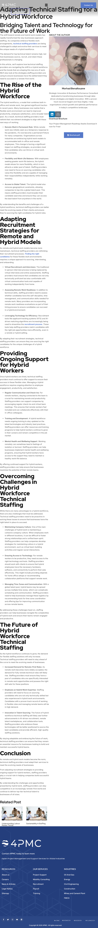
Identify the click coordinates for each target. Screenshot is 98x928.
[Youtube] (17, 919)
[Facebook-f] (3, 919)
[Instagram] (12, 919)
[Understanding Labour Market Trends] (12, 813)
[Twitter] (8, 919)
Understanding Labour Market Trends (11, 824)
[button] (46, 5)
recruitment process (33, 324)
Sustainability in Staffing (36, 823)
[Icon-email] (58, 114)
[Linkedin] (52, 114)
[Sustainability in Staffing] (36, 813)
